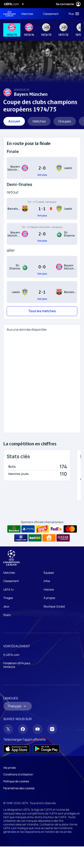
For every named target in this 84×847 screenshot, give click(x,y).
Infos (47, 581)
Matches (9, 572)
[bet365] (35, 538)
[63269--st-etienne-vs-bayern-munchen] (42, 267)
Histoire (49, 589)
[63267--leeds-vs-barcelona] (42, 292)
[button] (73, 14)
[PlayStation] (28, 529)
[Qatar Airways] (63, 538)
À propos (49, 598)
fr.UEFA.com (11, 655)
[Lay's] (42, 529)
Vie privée (9, 768)
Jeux (6, 606)
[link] (27, 14)
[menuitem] (29, 14)
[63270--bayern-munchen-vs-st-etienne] (42, 234)
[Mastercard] (70, 529)
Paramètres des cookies (18, 788)
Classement (11, 581)
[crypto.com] (21, 538)
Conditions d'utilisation (18, 774)
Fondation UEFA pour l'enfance (16, 665)
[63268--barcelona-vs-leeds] (42, 209)
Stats (7, 615)
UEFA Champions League (9, 13)
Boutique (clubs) (54, 606)
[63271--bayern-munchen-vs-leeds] (42, 168)
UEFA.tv (8, 589)
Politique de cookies (16, 781)
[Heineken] (14, 529)
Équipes (49, 572)
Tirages (8, 598)
